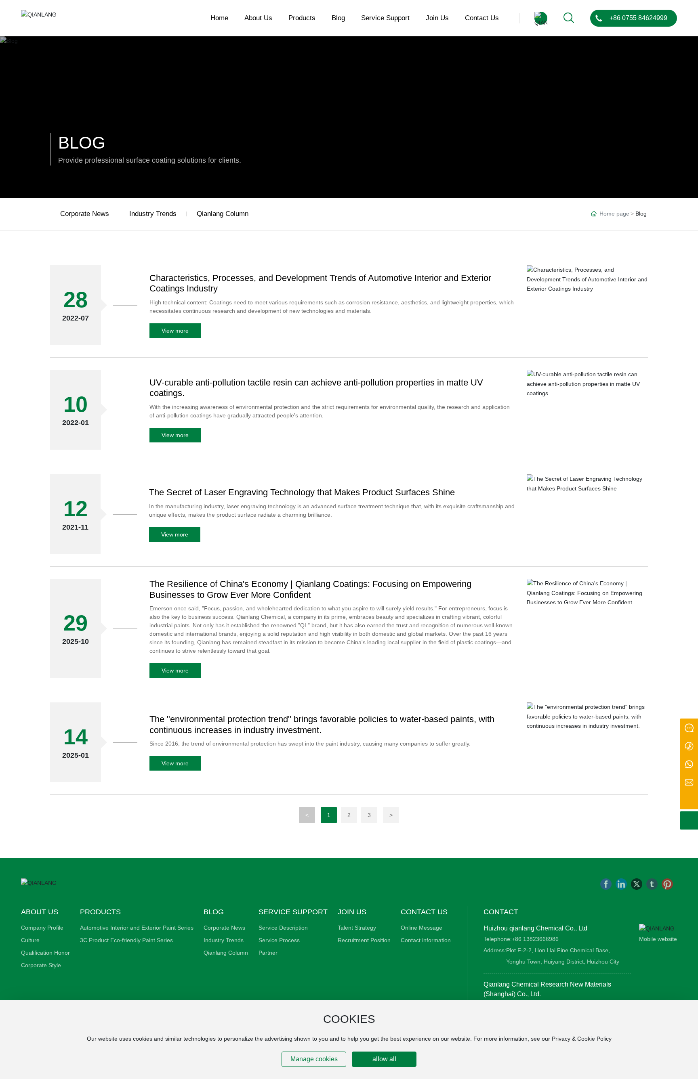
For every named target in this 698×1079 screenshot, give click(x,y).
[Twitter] (636, 884)
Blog (81, 142)
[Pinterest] (667, 884)
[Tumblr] (652, 884)
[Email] (689, 782)
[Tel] (689, 746)
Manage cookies (314, 1059)
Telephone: (498, 939)
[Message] (689, 728)
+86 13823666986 (535, 939)
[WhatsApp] (689, 764)
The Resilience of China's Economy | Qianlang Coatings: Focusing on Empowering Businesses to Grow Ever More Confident (310, 589)
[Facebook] (606, 884)
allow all (384, 1059)
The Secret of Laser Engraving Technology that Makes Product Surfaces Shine (302, 492)
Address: (495, 950)
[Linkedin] (621, 884)
